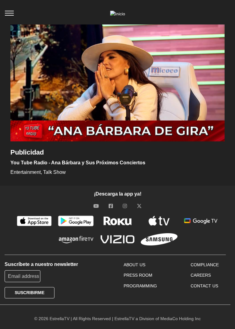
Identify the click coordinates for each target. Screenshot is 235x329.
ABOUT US (134, 264)
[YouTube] (96, 206)
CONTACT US (204, 285)
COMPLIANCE (205, 264)
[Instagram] (125, 206)
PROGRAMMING (140, 285)
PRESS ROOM (138, 275)
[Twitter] (139, 206)
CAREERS (201, 275)
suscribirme (29, 292)
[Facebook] (111, 206)
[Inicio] (117, 13)
